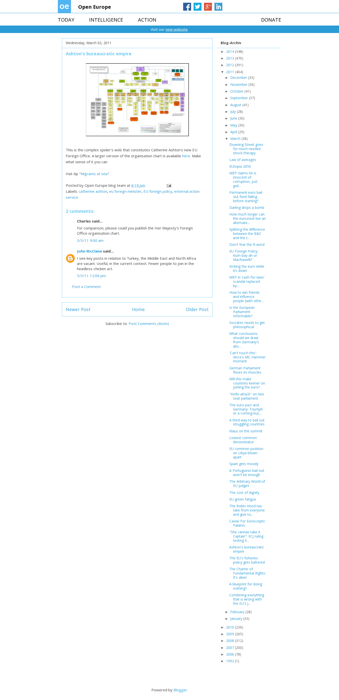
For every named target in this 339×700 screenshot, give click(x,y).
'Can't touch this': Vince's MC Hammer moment (247, 357)
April (234, 131)
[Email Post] (168, 185)
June (234, 118)
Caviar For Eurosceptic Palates (247, 523)
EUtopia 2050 (240, 166)
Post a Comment (86, 286)
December (239, 77)
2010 (230, 627)
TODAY (66, 19)
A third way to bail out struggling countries (247, 422)
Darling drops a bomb (246, 207)
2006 (230, 654)
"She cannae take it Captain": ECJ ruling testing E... (246, 536)
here (186, 155)
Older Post (197, 309)
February (237, 611)
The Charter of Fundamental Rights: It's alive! (247, 573)
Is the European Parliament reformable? (242, 311)
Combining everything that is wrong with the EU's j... (246, 599)
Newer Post (78, 309)
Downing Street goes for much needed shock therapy (246, 148)
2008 (230, 640)
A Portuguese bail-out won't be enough (246, 472)
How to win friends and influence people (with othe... (246, 296)
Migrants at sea (94, 173)
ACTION (147, 19)
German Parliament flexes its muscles (245, 370)
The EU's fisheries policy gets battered (247, 560)
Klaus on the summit (246, 431)
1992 (230, 661)
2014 (230, 51)
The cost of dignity (244, 492)
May (234, 125)
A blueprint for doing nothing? (245, 586)
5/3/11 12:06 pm (91, 275)
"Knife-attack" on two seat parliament (246, 396)
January (236, 618)
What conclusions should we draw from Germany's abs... (244, 339)
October (237, 91)
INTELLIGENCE (106, 19)
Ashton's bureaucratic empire (246, 549)
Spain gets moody (243, 463)
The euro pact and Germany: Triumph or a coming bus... (246, 409)
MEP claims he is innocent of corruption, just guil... (243, 179)
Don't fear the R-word (247, 244)
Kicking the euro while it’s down (246, 268)
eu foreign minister (125, 191)
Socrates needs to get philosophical (247, 324)
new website (177, 29)
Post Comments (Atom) (149, 323)
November (239, 84)
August (236, 104)
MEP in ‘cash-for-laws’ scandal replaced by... (246, 281)
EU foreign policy (157, 191)
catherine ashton (93, 191)
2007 (230, 647)
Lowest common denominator (243, 439)
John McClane (89, 251)
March (235, 138)
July (233, 111)
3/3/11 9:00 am (90, 240)
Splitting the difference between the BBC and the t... (247, 233)
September (239, 97)
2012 (230, 65)
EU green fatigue (242, 499)
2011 (230, 71)
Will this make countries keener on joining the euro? (247, 383)
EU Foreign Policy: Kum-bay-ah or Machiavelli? (243, 255)
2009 (230, 634)
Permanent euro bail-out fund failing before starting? (246, 196)
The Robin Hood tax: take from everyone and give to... (247, 510)
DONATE (271, 19)
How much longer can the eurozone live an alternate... (247, 218)
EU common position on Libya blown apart (246, 452)
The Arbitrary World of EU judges (247, 483)
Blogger (180, 689)
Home (138, 309)
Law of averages (242, 159)
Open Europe (94, 6)
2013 (230, 58)
